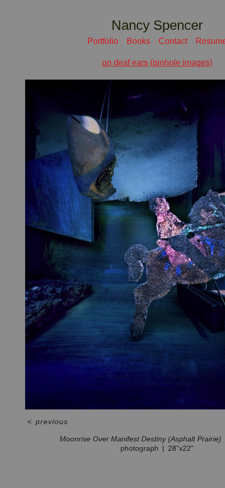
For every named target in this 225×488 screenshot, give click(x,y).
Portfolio (102, 41)
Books (138, 41)
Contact (173, 41)
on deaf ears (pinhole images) (157, 62)
